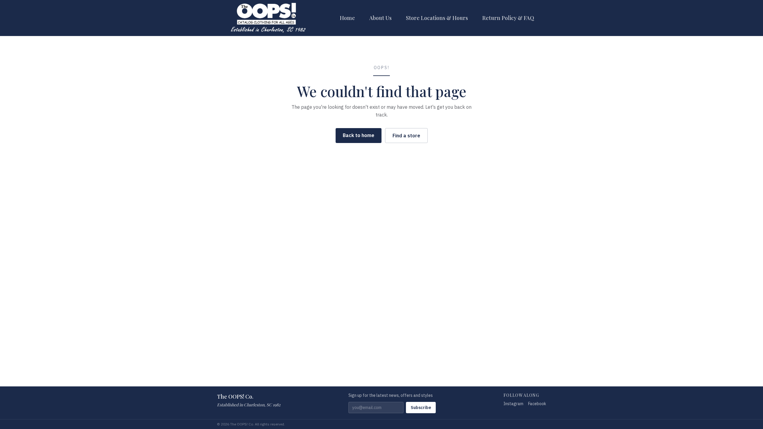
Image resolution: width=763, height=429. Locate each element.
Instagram (513, 403)
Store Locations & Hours (437, 17)
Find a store (406, 136)
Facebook (537, 403)
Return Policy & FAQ (508, 17)
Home (347, 17)
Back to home (358, 135)
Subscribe (421, 407)
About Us (380, 17)
